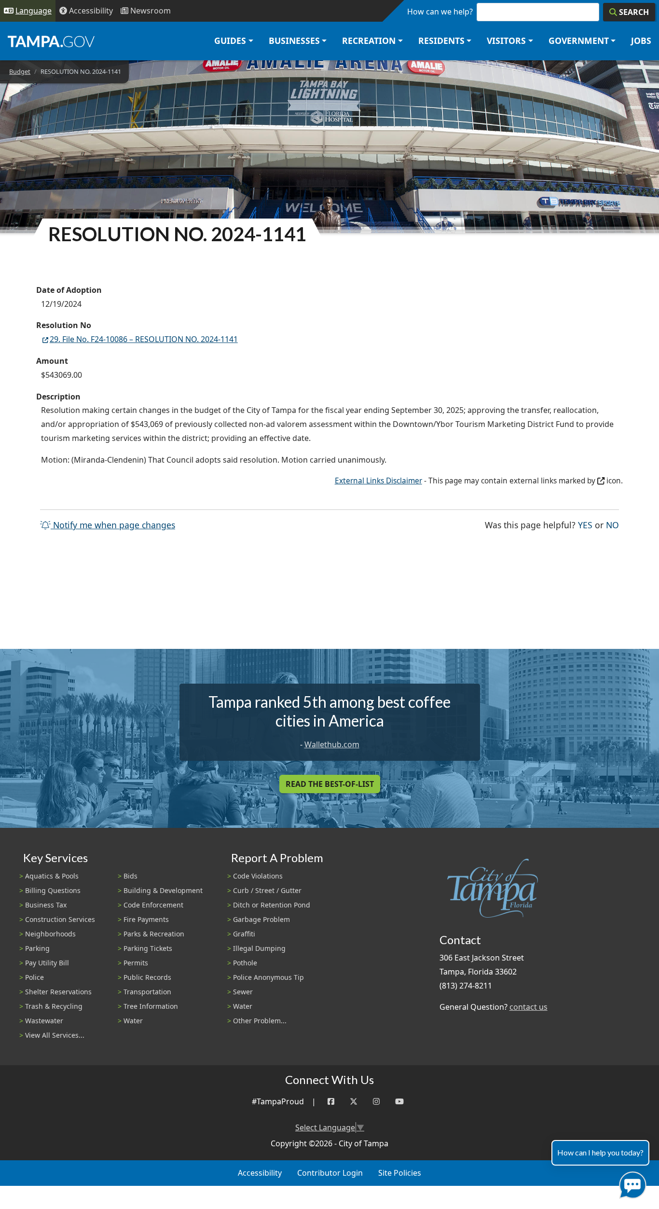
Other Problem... (260, 1020)
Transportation (147, 991)
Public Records (147, 977)
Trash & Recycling (53, 1006)
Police (34, 977)
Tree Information (151, 1006)
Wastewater (44, 1020)
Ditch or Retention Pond (271, 904)
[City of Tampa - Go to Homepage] (51, 41)
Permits (136, 962)
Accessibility (260, 1173)
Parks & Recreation (154, 933)
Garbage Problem (261, 919)
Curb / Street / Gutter (267, 890)
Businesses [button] (294, 40)
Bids (130, 875)
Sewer (243, 991)
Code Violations (258, 875)
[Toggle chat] (630, 1183)
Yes (585, 525)
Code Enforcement (153, 904)
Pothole (245, 962)
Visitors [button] (506, 40)
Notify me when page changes (113, 525)
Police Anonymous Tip (268, 977)
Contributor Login (330, 1173)
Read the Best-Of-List (330, 784)
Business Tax (46, 904)
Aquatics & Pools (52, 875)
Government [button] (579, 40)
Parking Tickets (148, 948)
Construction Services (60, 919)
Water (133, 1020)
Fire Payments (146, 919)
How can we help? (440, 11)
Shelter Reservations (58, 991)
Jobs (641, 40)
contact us (528, 1007)
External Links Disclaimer (378, 481)
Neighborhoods (50, 933)
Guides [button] (230, 40)
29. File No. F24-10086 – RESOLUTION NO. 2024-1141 (144, 339)
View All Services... (54, 1035)
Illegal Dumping (259, 948)
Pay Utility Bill (47, 962)
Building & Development (163, 890)
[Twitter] (353, 1102)
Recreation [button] (369, 40)
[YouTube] (399, 1102)
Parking (37, 948)
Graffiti (244, 933)
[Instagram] (376, 1102)
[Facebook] (331, 1102)
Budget (19, 71)
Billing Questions (53, 890)
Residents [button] (441, 40)
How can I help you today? (600, 1152)
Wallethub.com (331, 744)
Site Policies (399, 1173)
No (612, 525)
